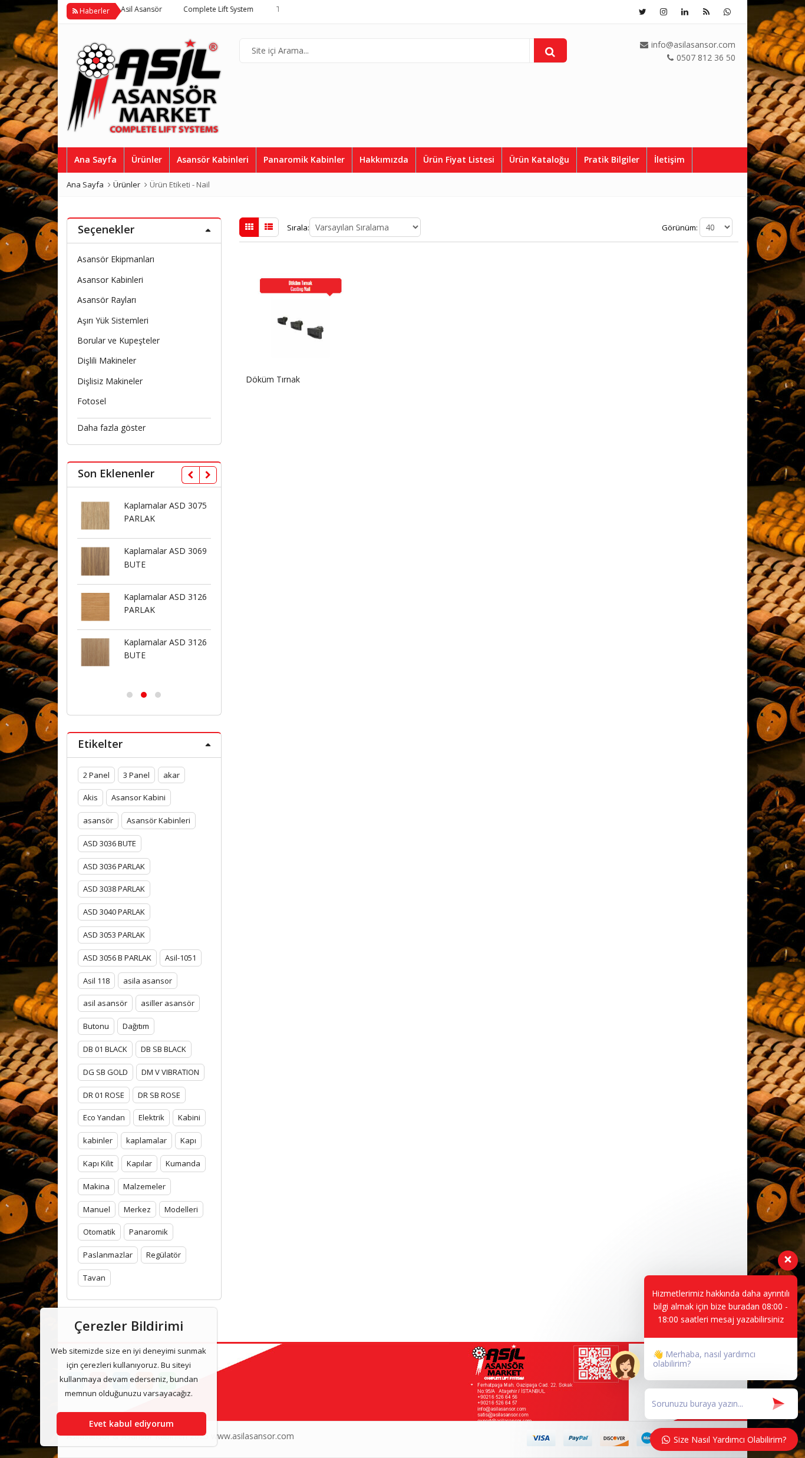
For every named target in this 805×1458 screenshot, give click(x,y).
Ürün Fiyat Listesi (458, 159)
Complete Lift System (185, 9)
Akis (90, 797)
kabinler (98, 1140)
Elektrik (151, 1117)
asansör (98, 820)
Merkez (137, 1209)
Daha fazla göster (111, 427)
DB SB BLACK (163, 1049)
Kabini (189, 1117)
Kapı (188, 1140)
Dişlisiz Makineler (110, 381)
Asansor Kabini (138, 797)
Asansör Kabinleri (213, 159)
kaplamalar (146, 1140)
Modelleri (181, 1209)
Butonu (96, 1026)
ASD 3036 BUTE (109, 843)
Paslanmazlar (108, 1254)
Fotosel (91, 401)
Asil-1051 (180, 957)
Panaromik (148, 1231)
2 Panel (96, 775)
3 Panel (136, 775)
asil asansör (105, 1003)
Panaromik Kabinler (304, 159)
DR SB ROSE (159, 1095)
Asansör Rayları (106, 299)
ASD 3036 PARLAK (114, 866)
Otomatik (99, 1231)
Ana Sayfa (95, 159)
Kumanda (183, 1163)
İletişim (669, 159)
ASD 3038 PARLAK (114, 888)
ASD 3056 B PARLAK (117, 957)
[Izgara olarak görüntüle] (249, 226)
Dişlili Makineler (106, 360)
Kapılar (139, 1163)
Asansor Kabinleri (110, 279)
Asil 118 (96, 980)
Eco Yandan (104, 1117)
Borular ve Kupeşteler (118, 340)
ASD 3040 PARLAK (114, 911)
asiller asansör (167, 1003)
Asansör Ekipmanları (115, 259)
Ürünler (146, 159)
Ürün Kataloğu (539, 159)
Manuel (96, 1209)
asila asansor (147, 980)
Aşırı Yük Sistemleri (113, 320)
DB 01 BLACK (105, 1049)
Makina (96, 1186)
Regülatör (163, 1254)
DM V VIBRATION (170, 1072)
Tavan (94, 1277)
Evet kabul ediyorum (131, 1423)
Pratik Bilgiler (611, 159)
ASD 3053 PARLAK (114, 934)
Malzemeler (144, 1186)
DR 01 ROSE (103, 1095)
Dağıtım (136, 1026)
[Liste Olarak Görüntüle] (269, 226)
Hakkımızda (383, 159)
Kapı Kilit (98, 1163)
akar (171, 775)
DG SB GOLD (105, 1072)
